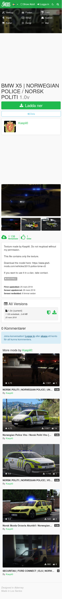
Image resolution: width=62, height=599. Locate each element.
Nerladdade (13, 239)
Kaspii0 (23, 123)
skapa (44, 336)
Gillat (29, 239)
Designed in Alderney (12, 587)
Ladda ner (33, 105)
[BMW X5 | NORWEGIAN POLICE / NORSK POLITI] (31, 200)
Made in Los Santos (11, 590)
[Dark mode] (52, 4)
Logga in (30, 336)
